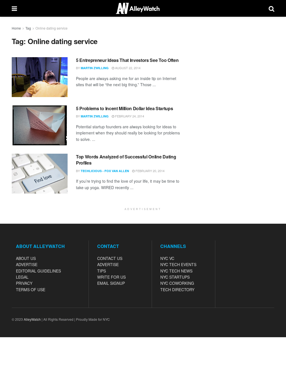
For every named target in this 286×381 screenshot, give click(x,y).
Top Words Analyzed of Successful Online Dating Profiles (126, 159)
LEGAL (22, 277)
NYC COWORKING (177, 283)
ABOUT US (26, 258)
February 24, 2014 (129, 116)
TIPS (101, 271)
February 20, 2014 (150, 170)
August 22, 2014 (127, 68)
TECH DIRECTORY (177, 289)
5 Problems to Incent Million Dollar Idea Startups (124, 108)
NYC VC (167, 258)
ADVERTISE (26, 264)
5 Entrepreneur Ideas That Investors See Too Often (127, 60)
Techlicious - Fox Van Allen (105, 171)
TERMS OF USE (30, 289)
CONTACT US (109, 258)
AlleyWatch (32, 319)
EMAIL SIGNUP (111, 283)
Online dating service (51, 28)
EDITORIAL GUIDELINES (38, 271)
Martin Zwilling (95, 68)
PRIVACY (24, 283)
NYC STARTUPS (175, 277)
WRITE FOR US (111, 277)
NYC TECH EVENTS (178, 264)
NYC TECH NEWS (176, 271)
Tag (28, 28)
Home (16, 28)
